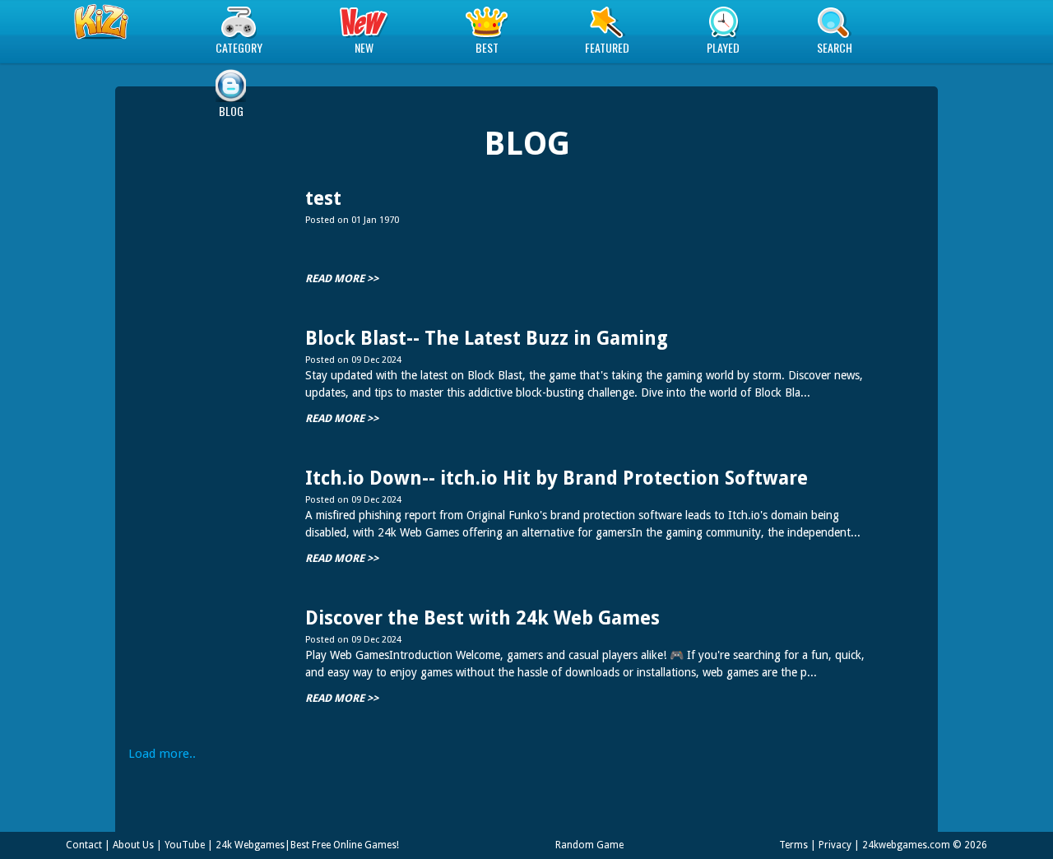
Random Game (589, 845)
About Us (133, 845)
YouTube (185, 845)
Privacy (835, 845)
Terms (793, 845)
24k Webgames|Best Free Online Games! (307, 845)
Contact (84, 845)
